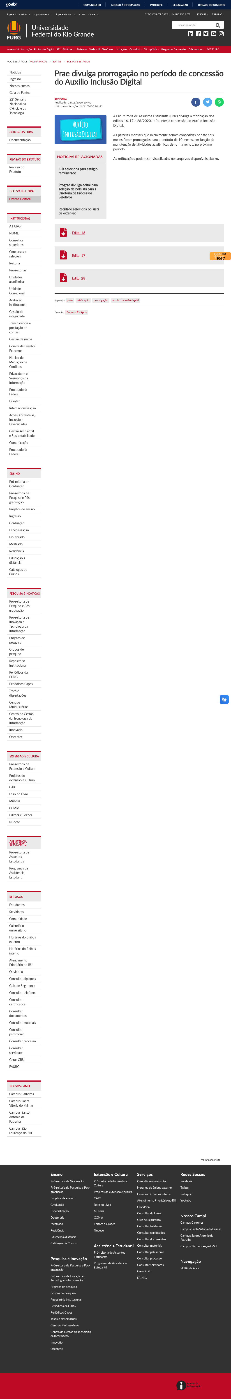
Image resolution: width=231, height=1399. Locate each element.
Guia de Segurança (22, 986)
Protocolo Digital (44, 49)
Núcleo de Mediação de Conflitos (18, 362)
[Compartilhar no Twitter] (207, 102)
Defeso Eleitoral (20, 199)
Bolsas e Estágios (77, 312)
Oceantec (16, 737)
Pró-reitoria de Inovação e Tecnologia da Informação (19, 624)
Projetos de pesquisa (17, 640)
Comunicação (18, 443)
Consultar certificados (17, 1002)
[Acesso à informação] (189, 1385)
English (203, 14)
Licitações (121, 49)
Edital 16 (78, 233)
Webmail (94, 49)
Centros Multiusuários (18, 704)
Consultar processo (22, 1041)
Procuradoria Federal (18, 392)
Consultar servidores (16, 1050)
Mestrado (16, 544)
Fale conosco (196, 49)
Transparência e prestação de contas (20, 327)
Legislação (180, 5)
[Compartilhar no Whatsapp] (219, 102)
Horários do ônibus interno (22, 951)
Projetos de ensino (22, 509)
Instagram (186, 1194)
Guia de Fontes (19, 92)
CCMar (14, 808)
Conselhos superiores (16, 242)
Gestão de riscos (20, 339)
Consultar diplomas (22, 979)
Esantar (14, 401)
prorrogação (101, 300)
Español (218, 14)
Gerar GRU (16, 1060)
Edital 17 (78, 255)
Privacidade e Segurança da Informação (18, 378)
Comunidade (18, 919)
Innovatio (16, 730)
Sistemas (82, 49)
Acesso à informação (125, 5)
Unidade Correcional (17, 291)
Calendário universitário (17, 928)
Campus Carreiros (21, 1094)
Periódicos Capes (21, 684)
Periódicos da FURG (18, 674)
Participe (156, 5)
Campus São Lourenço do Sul (20, 1130)
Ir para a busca (65, 14)
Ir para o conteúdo (18, 14)
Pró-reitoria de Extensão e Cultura (22, 766)
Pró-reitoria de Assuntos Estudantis (19, 856)
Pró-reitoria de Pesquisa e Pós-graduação (20, 497)
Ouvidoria (135, 49)
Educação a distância (17, 560)
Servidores (16, 912)
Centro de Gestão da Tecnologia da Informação (21, 718)
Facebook (186, 1181)
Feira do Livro (18, 794)
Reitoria (14, 263)
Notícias (15, 72)
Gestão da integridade (17, 314)
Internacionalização (22, 408)
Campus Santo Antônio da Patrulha (19, 1116)
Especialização (19, 530)
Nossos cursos (19, 86)
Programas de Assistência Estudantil (18, 872)
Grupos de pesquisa (16, 651)
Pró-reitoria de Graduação (19, 484)
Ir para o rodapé (89, 14)
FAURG (14, 1067)
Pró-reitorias (17, 270)
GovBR (11, 4)
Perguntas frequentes (173, 49)
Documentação (20, 140)
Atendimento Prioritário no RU (20, 962)
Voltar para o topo (210, 1159)
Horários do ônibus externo (22, 939)
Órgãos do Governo (211, 5)
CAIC (12, 787)
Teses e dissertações (17, 693)
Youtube (185, 1200)
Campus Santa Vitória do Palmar (21, 1103)
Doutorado (17, 537)
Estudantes (17, 905)
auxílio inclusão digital (125, 300)
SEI (58, 49)
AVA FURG (212, 49)
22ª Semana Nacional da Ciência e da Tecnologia (17, 106)
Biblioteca (68, 49)
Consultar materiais (22, 1023)
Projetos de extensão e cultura (22, 778)
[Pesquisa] (217, 24)
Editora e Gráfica (20, 815)
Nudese (14, 822)
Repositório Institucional (17, 663)
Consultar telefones (22, 993)
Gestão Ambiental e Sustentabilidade (22, 433)
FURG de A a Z (189, 1268)
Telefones (107, 49)
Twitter (185, 1187)
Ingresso (15, 79)
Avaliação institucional (17, 302)
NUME (14, 233)
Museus (14, 801)
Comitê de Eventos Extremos (22, 348)
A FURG (15, 226)
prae (70, 300)
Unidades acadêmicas (17, 279)
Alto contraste (156, 14)
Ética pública (151, 49)
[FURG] (16, 22)
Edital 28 (78, 278)
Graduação (16, 523)
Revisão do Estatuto (16, 169)
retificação (83, 300)
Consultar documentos (18, 1013)
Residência (16, 551)
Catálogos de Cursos (18, 572)
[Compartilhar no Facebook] (195, 102)
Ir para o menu (43, 14)
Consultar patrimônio (16, 1032)
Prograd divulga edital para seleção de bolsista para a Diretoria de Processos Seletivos (78, 191)
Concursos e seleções (17, 254)
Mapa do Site (181, 14)
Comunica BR (92, 5)
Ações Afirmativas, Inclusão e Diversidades (22, 419)
